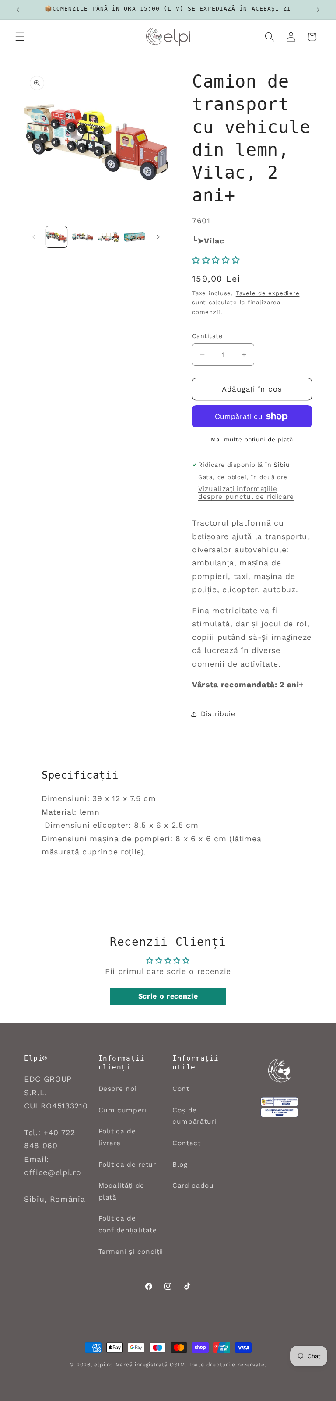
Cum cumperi (122, 1110)
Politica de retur (127, 1164)
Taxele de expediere (268, 293)
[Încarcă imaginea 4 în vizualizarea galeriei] (135, 237)
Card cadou (193, 1185)
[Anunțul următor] (318, 9)
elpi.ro (103, 1365)
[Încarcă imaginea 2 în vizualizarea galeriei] (82, 237)
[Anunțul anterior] (18, 9)
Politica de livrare (117, 1137)
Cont (180, 1089)
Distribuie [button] (218, 714)
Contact (186, 1143)
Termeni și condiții (131, 1252)
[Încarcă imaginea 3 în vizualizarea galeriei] (108, 237)
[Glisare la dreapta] (158, 237)
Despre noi (117, 1089)
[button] (20, 36)
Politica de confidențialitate (127, 1224)
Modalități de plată (121, 1191)
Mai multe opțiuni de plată (252, 439)
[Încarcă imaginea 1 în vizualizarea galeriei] (56, 237)
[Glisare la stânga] (33, 237)
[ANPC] (279, 1118)
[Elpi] (279, 1076)
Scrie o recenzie (168, 996)
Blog (180, 1164)
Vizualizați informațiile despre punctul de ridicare (246, 493)
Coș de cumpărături (194, 1116)
